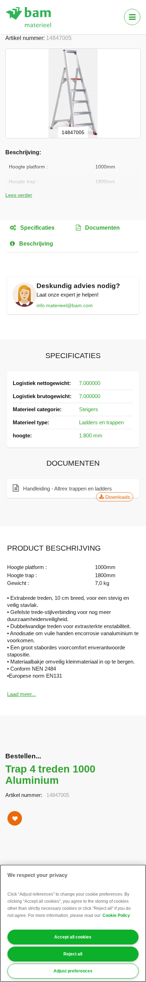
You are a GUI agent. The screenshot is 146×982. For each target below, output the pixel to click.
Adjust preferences (73, 971)
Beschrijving (35, 244)
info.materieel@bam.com (64, 305)
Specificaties (37, 228)
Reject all (72, 954)
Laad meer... (21, 694)
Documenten (102, 228)
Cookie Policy (116, 915)
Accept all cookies (72, 937)
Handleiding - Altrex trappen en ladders (76, 489)
